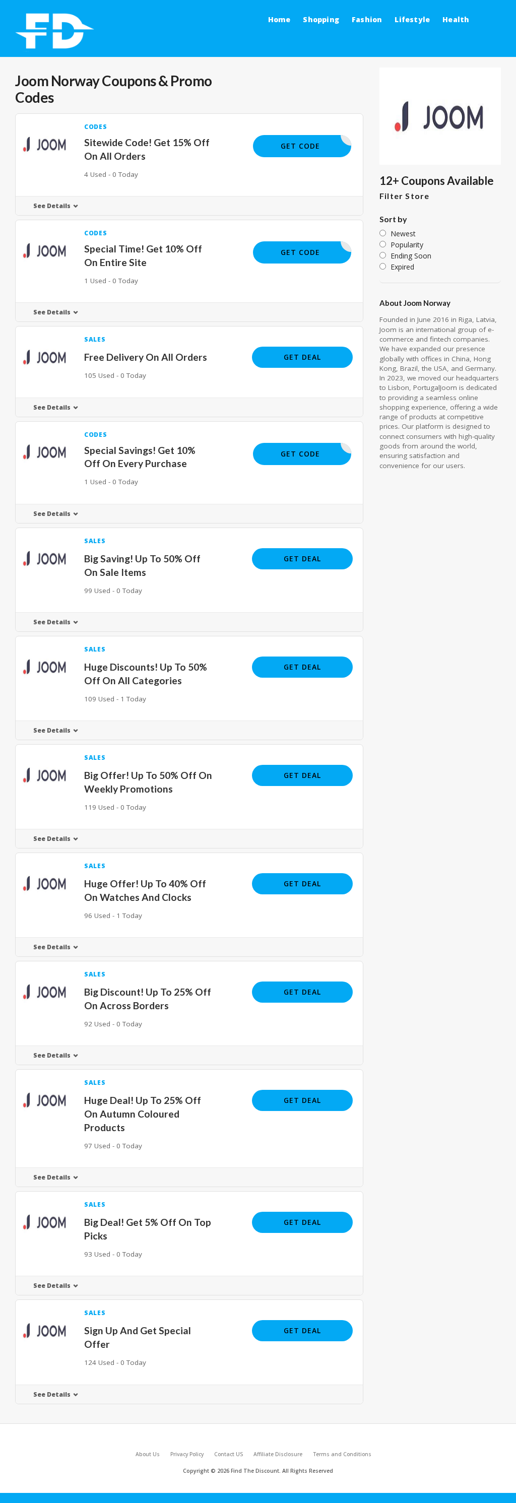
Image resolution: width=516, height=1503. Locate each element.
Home (279, 19)
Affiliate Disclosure (277, 1454)
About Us (148, 1454)
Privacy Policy (187, 1454)
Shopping (321, 19)
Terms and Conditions (342, 1454)
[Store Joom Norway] (440, 116)
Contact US (228, 1454)
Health (455, 19)
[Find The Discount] (56, 32)
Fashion (367, 19)
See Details (52, 206)
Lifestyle (412, 19)
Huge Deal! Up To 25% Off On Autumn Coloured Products (142, 1113)
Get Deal (302, 357)
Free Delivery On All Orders (145, 357)
